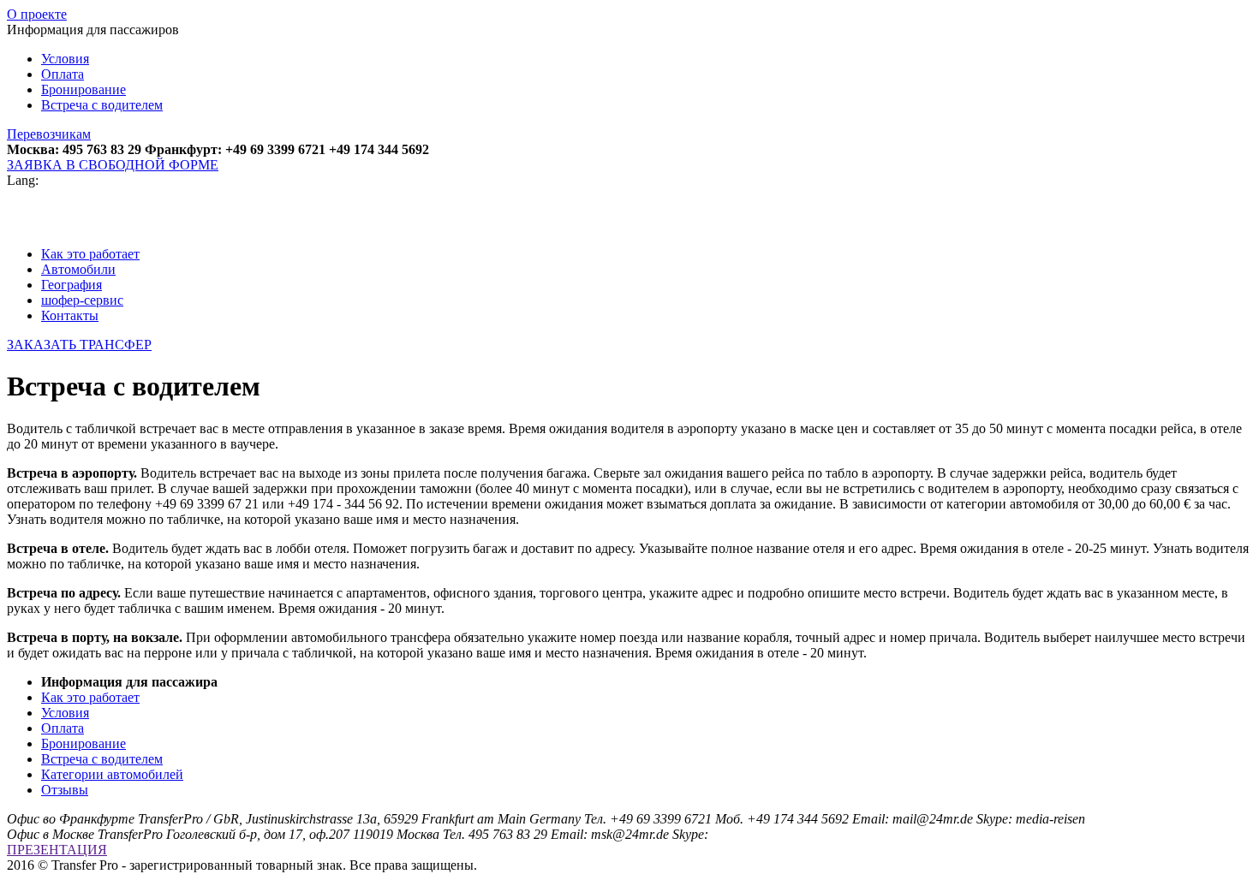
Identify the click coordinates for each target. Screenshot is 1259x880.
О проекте (37, 14)
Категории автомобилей (112, 774)
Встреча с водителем (102, 105)
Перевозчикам (49, 134)
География (71, 284)
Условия (65, 58)
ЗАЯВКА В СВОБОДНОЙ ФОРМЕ (112, 165)
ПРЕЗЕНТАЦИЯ (57, 849)
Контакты (69, 315)
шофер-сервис (82, 300)
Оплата (62, 74)
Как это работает (90, 254)
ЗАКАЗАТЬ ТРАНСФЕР (79, 344)
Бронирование (83, 89)
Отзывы (64, 789)
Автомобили (78, 269)
